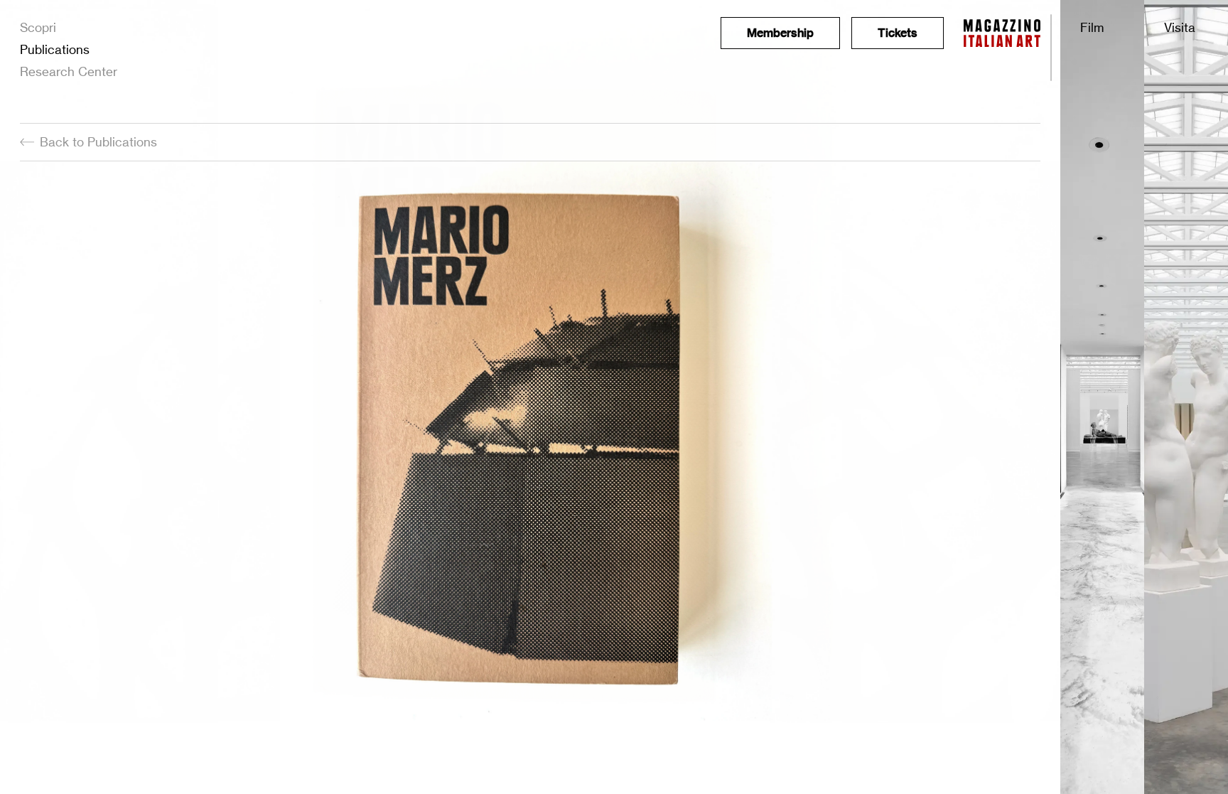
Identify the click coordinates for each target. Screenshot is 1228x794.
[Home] (1002, 33)
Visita (1179, 27)
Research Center (68, 71)
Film (1092, 27)
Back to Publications (98, 141)
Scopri (38, 27)
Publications (55, 49)
